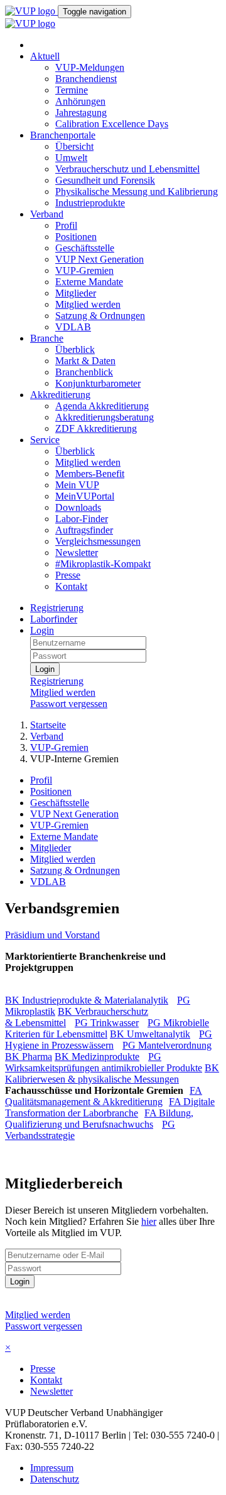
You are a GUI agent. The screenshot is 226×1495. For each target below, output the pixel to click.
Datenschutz (54, 1479)
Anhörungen (80, 101)
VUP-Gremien (84, 270)
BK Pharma (28, 1056)
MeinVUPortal (84, 496)
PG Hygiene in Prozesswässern (108, 1040)
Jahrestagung (81, 112)
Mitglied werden (88, 304)
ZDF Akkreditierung (96, 428)
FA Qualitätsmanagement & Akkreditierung (103, 1096)
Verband (46, 214)
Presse (67, 575)
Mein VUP (77, 485)
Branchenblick (84, 372)
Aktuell (45, 56)
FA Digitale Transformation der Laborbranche (110, 1107)
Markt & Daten (85, 360)
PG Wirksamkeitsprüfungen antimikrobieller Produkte (103, 1062)
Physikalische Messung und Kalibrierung (136, 191)
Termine (71, 90)
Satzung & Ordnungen (100, 315)
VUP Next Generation (99, 259)
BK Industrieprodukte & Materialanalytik (86, 1000)
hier (148, 1221)
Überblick (75, 349)
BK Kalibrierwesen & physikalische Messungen (112, 1073)
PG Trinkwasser (107, 1022)
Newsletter (76, 552)
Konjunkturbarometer (98, 383)
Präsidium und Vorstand (52, 935)
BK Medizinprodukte (97, 1056)
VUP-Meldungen (89, 67)
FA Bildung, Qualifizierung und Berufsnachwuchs (99, 1119)
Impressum (51, 1467)
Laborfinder (53, 619)
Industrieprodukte (90, 202)
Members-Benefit (89, 473)
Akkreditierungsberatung (104, 417)
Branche (46, 338)
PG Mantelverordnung (167, 1045)
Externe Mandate (89, 281)
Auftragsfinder (84, 530)
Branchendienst (86, 78)
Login (42, 630)
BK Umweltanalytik (150, 1034)
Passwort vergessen (68, 703)
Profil (66, 225)
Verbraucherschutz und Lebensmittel (127, 169)
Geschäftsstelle (84, 248)
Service (45, 439)
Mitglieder (75, 293)
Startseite (48, 725)
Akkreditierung (60, 394)
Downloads (78, 507)
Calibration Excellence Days (111, 123)
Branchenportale (62, 135)
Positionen (76, 236)
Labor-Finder (81, 518)
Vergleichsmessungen (98, 541)
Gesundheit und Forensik (105, 180)
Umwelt (71, 157)
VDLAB (73, 327)
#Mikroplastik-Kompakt (103, 564)
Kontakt (71, 586)
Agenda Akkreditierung (102, 406)
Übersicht (74, 146)
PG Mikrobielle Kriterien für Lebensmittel (107, 1028)
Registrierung (56, 607)
